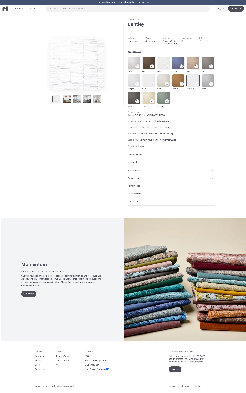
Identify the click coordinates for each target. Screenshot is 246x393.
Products (18, 9)
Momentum (133, 20)
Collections (40, 369)
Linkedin (196, 386)
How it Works (62, 356)
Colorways (135, 52)
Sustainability (62, 361)
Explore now (143, 2)
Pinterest (185, 386)
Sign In (221, 9)
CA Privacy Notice (93, 365)
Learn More (28, 294)
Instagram (173, 386)
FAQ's (87, 356)
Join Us (175, 369)
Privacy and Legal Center (96, 361)
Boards (38, 365)
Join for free (236, 9)
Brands (33, 9)
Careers (59, 365)
